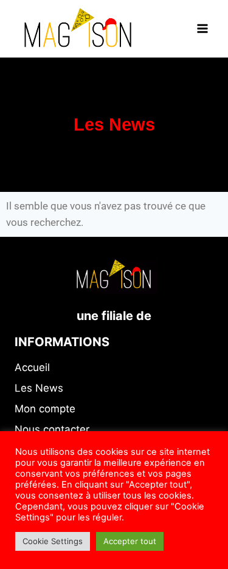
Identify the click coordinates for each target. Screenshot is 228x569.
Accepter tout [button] (129, 541)
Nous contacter (52, 429)
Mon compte (45, 409)
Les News (39, 388)
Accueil (32, 367)
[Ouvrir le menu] (202, 28)
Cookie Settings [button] (52, 541)
